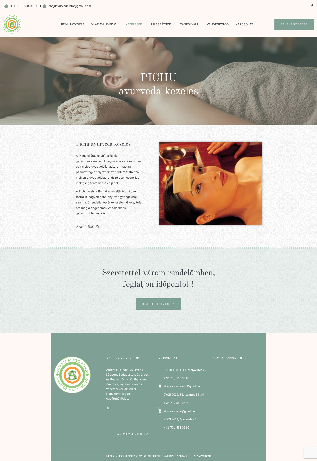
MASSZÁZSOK (161, 24)
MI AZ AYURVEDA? (103, 24)
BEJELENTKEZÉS (294, 24)
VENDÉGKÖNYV (218, 24)
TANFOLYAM (189, 24)
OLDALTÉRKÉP (202, 456)
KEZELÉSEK (133, 24)
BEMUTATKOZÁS (73, 24)
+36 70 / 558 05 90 (24, 6)
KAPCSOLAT (244, 24)
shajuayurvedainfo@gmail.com (70, 6)
